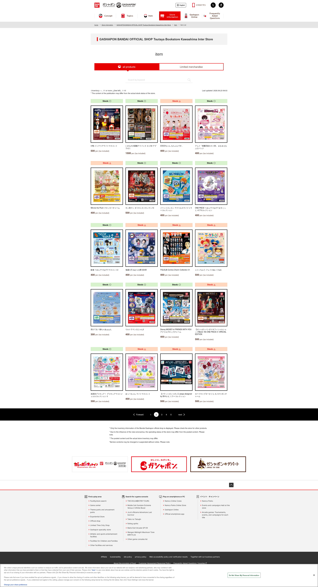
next (180, 414)
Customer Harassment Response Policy (155, 563)
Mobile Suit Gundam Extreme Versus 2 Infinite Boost (139, 506)
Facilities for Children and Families (104, 541)
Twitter (213, 5)
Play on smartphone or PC (174, 497)
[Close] (314, 575)
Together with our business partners (205, 557)
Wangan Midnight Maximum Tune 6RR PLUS (140, 533)
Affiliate (104, 557)
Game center (95, 505)
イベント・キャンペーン (209, 497)
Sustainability (115, 557)
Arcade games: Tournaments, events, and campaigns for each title (215, 514)
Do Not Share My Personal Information (244, 575)
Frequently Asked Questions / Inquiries (189, 563)
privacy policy (140, 557)
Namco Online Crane (173, 501)
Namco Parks (207, 501)
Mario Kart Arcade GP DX (137, 528)
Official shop (95, 521)
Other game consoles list (137, 539)
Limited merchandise (191, 67)
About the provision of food (125, 563)
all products (129, 67)
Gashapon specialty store (100, 530)
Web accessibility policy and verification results (168, 557)
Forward (139, 414)
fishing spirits (132, 523)
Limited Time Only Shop (100, 525)
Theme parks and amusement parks (102, 511)
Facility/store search (98, 501)
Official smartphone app (174, 514)
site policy (128, 557)
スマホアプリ (201, 5)
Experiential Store (97, 517)
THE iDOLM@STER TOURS (138, 501)
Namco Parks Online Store (175, 505)
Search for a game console (137, 497)
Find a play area (94, 497)
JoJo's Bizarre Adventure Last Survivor (139, 513)
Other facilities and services (101, 545)
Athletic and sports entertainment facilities (103, 535)
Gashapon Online (172, 510)
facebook (221, 5)
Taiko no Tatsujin (134, 519)
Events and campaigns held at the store (216, 506)
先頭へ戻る (231, 485)
